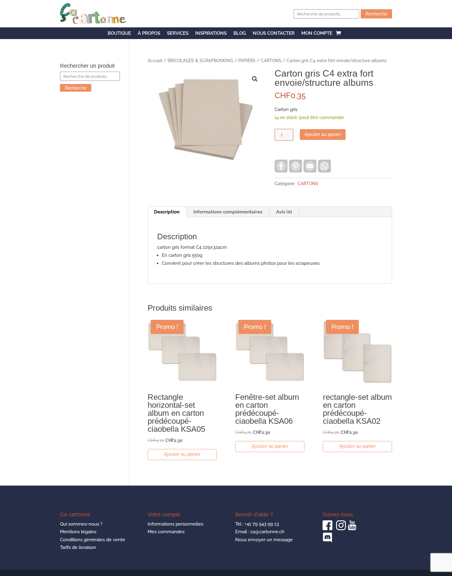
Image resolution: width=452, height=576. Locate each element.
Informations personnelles (175, 524)
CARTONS (271, 60)
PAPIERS (247, 60)
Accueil (155, 60)
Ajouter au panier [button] (182, 454)
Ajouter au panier (322, 134)
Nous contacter (274, 33)
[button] (254, 79)
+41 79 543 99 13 (262, 524)
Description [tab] (167, 212)
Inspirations (211, 33)
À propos (149, 33)
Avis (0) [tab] (284, 212)
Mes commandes (166, 531)
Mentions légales (78, 531)
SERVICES (177, 33)
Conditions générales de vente (92, 539)
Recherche (376, 13)
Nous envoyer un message (264, 539)
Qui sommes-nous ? (81, 524)
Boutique (119, 33)
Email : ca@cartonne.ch (259, 531)
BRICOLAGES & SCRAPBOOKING (200, 60)
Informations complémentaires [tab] (227, 212)
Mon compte (316, 33)
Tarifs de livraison (78, 547)
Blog (239, 33)
